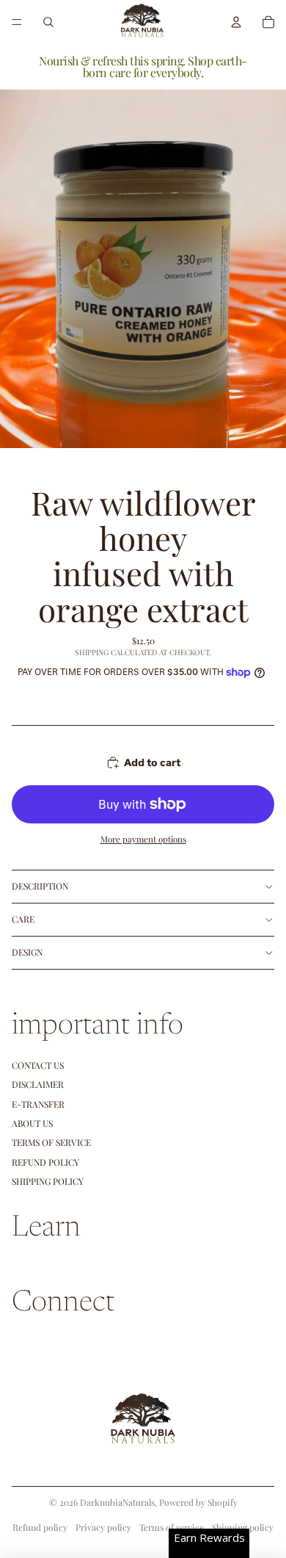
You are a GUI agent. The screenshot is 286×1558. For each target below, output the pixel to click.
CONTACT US (38, 1065)
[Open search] (48, 22)
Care (23, 919)
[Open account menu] (236, 22)
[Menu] (17, 22)
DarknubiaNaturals (117, 1502)
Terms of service (171, 1527)
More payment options (143, 839)
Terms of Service (51, 1142)
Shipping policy (243, 1527)
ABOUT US (32, 1123)
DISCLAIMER (38, 1084)
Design (27, 952)
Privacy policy (103, 1527)
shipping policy (48, 1181)
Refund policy (45, 1162)
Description (40, 886)
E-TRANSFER (38, 1104)
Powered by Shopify (198, 1502)
